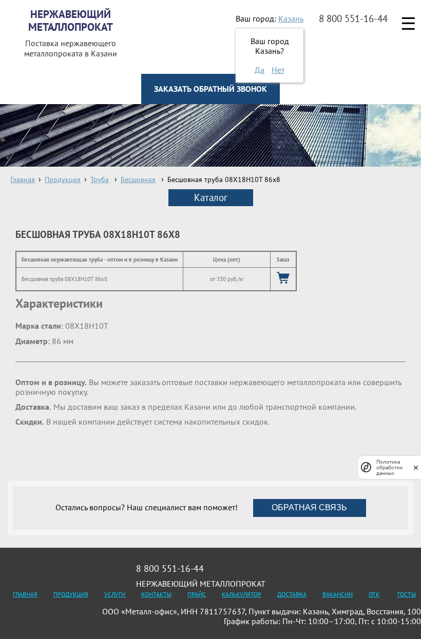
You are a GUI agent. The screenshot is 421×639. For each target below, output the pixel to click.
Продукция (70, 594)
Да (259, 70)
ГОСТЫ (406, 594)
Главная (25, 594)
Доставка (292, 594)
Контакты (156, 594)
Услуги (114, 594)
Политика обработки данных (389, 467)
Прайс (196, 594)
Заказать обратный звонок (210, 89)
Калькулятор (241, 594)
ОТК (374, 594)
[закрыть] (416, 467)
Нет (278, 70)
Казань (290, 18)
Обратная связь (309, 507)
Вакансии (337, 594)
